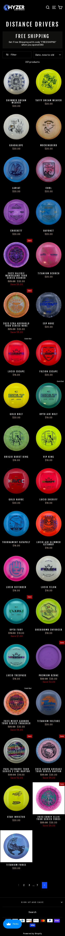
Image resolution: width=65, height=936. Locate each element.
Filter (13, 54)
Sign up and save (32, 902)
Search (32, 912)
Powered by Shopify (32, 933)
